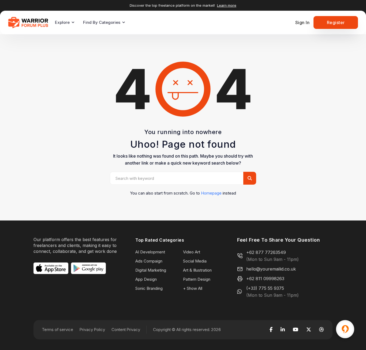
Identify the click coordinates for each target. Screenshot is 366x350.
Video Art (191, 251)
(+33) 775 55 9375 (265, 288)
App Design (146, 279)
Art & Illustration (197, 270)
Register (336, 22)
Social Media (195, 261)
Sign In (302, 22)
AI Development (150, 251)
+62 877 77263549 (266, 252)
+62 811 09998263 (265, 278)
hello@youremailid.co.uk (271, 269)
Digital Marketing (150, 270)
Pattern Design (196, 279)
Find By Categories (101, 22)
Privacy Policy (92, 329)
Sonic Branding (149, 288)
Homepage (211, 193)
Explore (62, 22)
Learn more (226, 5)
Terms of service (57, 329)
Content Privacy (125, 329)
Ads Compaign (148, 261)
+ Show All (192, 288)
